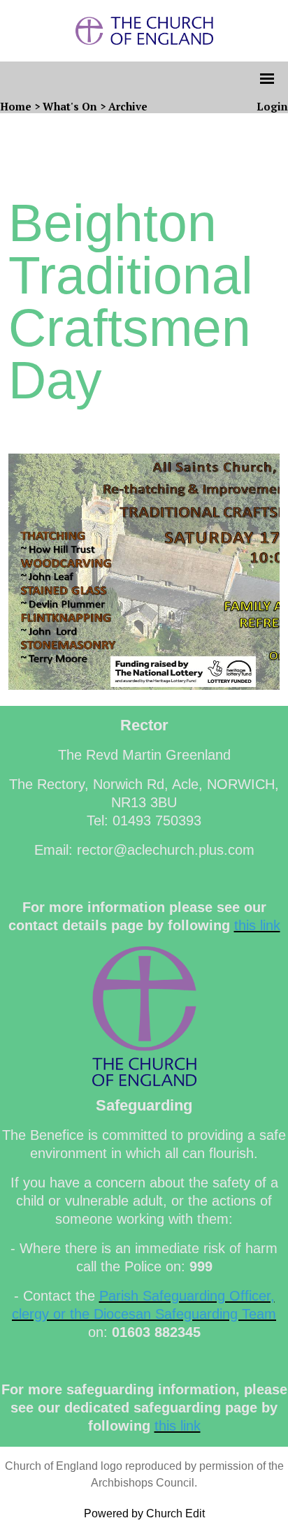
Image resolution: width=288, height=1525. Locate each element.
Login (272, 106)
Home (15, 106)
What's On (70, 106)
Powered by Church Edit (144, 1513)
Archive (127, 106)
